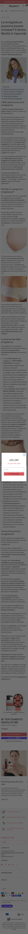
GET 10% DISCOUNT (14, 474)
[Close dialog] (24, 454)
